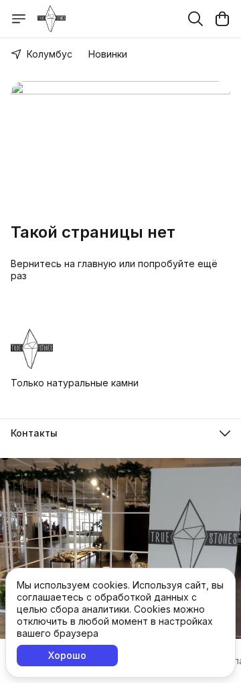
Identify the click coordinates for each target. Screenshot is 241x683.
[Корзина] (222, 19)
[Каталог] (19, 19)
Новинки (107, 54)
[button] (120, 433)
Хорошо (67, 655)
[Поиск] (195, 19)
